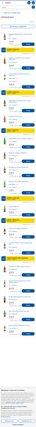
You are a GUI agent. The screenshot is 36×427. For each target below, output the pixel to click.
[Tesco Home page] (8, 3)
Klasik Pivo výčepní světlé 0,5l (18, 153)
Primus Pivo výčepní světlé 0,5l (18, 228)
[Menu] (2, 2)
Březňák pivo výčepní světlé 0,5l (18, 167)
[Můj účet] (29, 2)
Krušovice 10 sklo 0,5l (15, 116)
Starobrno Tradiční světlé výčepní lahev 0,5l (20, 243)
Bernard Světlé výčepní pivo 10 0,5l (19, 325)
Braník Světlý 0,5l (14, 206)
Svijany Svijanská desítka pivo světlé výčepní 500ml (19, 281)
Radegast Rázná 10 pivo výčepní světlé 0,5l (20, 35)
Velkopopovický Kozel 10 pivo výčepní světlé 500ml (20, 101)
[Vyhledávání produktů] (33, 7)
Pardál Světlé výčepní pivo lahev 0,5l (20, 297)
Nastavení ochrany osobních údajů (15, 402)
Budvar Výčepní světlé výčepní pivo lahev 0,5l (19, 74)
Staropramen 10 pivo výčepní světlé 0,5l (21, 138)
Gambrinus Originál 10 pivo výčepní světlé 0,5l (19, 58)
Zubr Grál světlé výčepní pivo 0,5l (19, 311)
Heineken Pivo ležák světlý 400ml (19, 181)
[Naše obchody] (33, 2)
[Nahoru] (18, 343)
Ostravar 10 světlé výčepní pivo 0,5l (19, 266)
